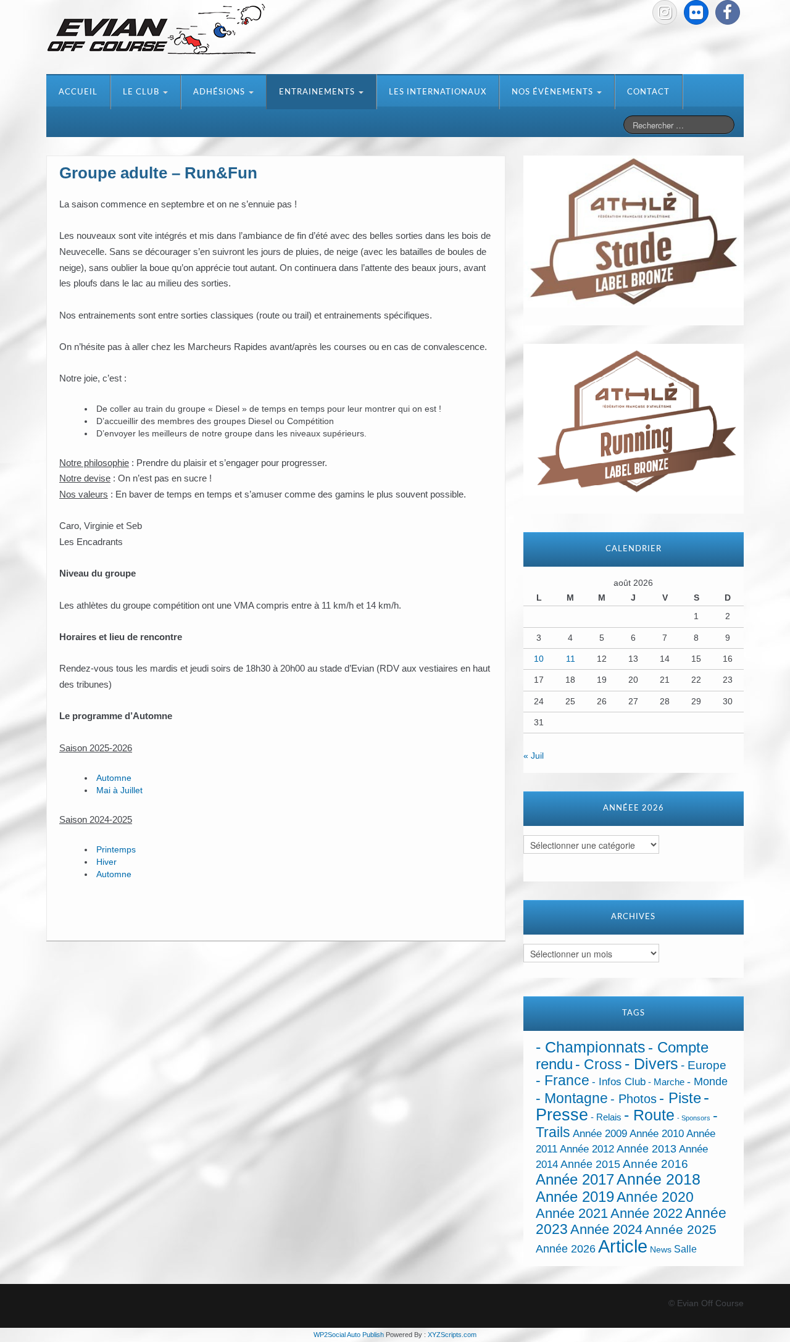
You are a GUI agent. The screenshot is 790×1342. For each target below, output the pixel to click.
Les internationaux (437, 92)
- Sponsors (693, 1118)
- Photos (633, 1099)
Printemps (116, 849)
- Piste (680, 1098)
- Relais (606, 1117)
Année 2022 (646, 1213)
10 (539, 659)
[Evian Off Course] (156, 30)
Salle (685, 1248)
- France (562, 1080)
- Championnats (591, 1047)
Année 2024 (606, 1229)
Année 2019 (575, 1196)
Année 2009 (600, 1134)
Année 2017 (575, 1179)
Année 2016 (655, 1163)
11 (570, 659)
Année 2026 (566, 1249)
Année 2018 (659, 1179)
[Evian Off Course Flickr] (696, 12)
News (661, 1249)
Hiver (106, 862)
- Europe (703, 1065)
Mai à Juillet (119, 790)
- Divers (651, 1063)
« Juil (533, 756)
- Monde (707, 1081)
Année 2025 (681, 1229)
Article (622, 1246)
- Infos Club (619, 1082)
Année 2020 (655, 1197)
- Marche (666, 1082)
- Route (649, 1115)
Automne (113, 778)
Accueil (78, 92)
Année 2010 (657, 1134)
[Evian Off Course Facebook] (727, 12)
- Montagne (572, 1098)
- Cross (598, 1064)
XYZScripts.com (452, 1334)
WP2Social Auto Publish (349, 1334)
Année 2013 (646, 1149)
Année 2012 (587, 1149)
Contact (648, 92)
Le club (142, 92)
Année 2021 (572, 1213)
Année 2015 (590, 1164)
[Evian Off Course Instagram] (664, 12)
